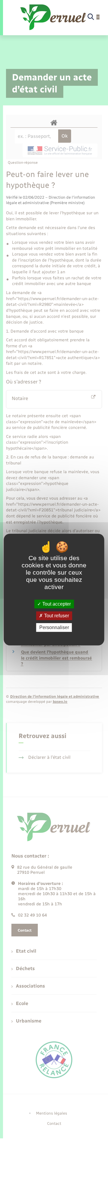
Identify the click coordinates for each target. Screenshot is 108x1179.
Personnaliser (54, 627)
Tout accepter (56, 604)
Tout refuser (56, 615)
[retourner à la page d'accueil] (53, 17)
